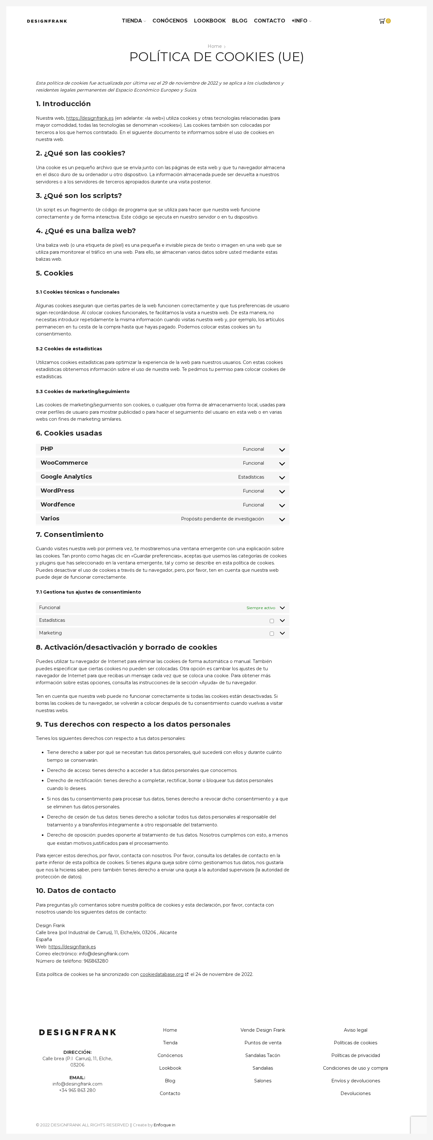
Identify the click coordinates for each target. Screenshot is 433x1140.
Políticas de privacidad (355, 1055)
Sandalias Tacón (262, 1055)
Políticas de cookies (355, 1043)
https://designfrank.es (89, 118)
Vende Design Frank (263, 1030)
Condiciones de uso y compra (355, 1068)
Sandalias (263, 1068)
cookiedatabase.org (162, 974)
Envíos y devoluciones (355, 1081)
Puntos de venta (262, 1043)
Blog (240, 21)
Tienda (132, 21)
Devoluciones (355, 1093)
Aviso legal (355, 1030)
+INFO (299, 21)
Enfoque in (164, 1124)
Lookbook (210, 21)
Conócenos (170, 21)
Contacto (269, 21)
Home (215, 46)
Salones (262, 1081)
